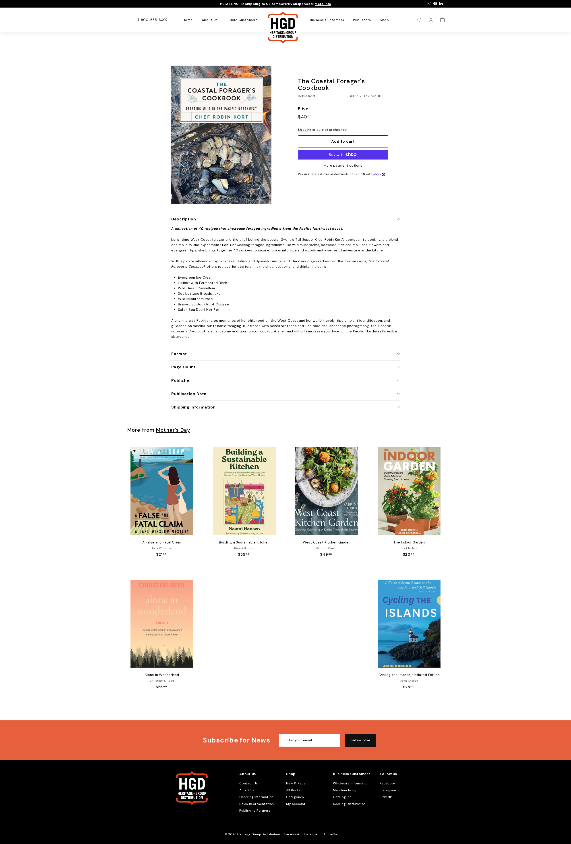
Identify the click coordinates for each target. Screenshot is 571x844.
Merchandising (344, 790)
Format (179, 354)
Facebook (388, 783)
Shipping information (193, 407)
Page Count (183, 367)
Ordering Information (256, 797)
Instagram (388, 790)
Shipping (304, 130)
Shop (384, 20)
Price (303, 108)
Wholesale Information (351, 783)
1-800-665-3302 (153, 20)
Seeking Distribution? (350, 804)
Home (188, 20)
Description (183, 219)
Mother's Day (173, 430)
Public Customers (242, 20)
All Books (293, 790)
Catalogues (342, 797)
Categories (295, 797)
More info (323, 4)
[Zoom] (221, 135)
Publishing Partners (254, 811)
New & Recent (297, 783)
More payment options (343, 165)
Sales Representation (256, 804)
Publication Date (189, 393)
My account (296, 804)
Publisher (181, 380)
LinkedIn (386, 797)
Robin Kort (307, 96)
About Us (210, 20)
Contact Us (248, 783)
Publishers (362, 20)
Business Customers (326, 20)
